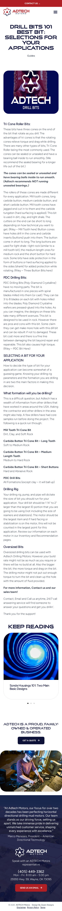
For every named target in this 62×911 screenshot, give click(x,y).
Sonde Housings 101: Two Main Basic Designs (29, 687)
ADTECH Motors (23, 905)
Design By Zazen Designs (43, 905)
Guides (31, 55)
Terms (42, 907)
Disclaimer (21, 907)
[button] (55, 12)
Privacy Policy (33, 907)
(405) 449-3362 (31, 871)
